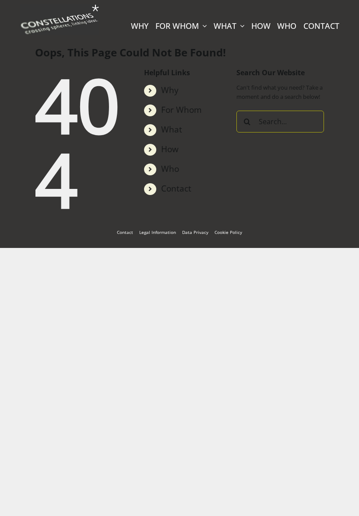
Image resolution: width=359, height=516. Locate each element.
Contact (176, 188)
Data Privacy (195, 232)
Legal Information (157, 232)
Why (170, 90)
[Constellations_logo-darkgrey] (60, 6)
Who (170, 168)
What (171, 129)
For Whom (181, 109)
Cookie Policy (228, 232)
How (170, 149)
